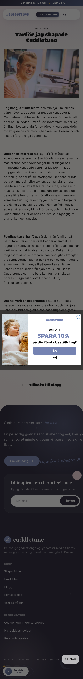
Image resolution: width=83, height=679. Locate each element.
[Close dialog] (78, 317)
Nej (55, 357)
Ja (55, 350)
